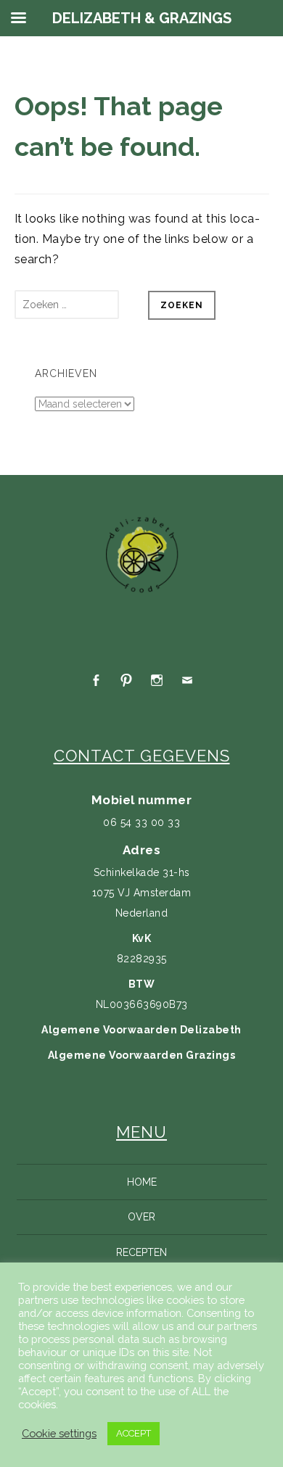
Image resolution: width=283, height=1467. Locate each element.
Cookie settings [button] (59, 1433)
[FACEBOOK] (96, 680)
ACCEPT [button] (133, 1433)
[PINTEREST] (126, 680)
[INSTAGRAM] (157, 680)
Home (142, 1182)
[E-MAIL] (187, 680)
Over (141, 1217)
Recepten (141, 1252)
